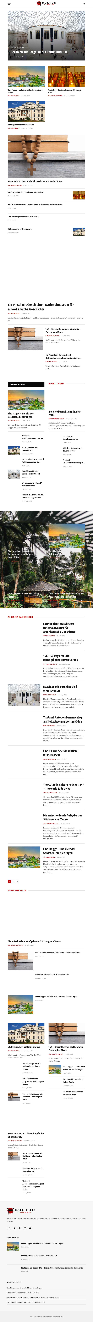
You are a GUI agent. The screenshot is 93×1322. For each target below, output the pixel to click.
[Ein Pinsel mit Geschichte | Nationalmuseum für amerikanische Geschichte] (79, 207)
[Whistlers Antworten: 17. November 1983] (14, 486)
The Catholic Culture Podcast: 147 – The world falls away (63, 786)
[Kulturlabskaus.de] (46, 3)
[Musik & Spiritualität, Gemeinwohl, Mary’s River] (66, 76)
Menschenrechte (54, 600)
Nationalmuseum (14, 96)
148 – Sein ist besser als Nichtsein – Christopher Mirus (35, 181)
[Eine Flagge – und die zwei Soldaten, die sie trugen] (26, 76)
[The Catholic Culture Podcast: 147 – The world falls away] (24, 793)
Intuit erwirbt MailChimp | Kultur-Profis (65, 413)
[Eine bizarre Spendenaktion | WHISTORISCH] (79, 219)
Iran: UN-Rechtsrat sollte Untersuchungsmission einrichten (32, 496)
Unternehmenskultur (56, 418)
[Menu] (9, 3)
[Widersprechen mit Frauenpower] (26, 111)
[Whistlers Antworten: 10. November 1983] (20, 982)
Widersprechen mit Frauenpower (21, 125)
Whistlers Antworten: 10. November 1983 (52, 974)
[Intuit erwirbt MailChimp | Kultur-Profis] (67, 398)
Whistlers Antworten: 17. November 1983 (32, 484)
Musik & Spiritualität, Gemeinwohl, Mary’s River (64, 91)
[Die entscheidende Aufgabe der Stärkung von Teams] (24, 823)
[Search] (84, 3)
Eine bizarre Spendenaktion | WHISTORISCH (24, 217)
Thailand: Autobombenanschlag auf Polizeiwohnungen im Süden (32, 437)
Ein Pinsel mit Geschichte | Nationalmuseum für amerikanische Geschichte (35, 204)
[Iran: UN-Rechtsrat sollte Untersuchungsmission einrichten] (14, 497)
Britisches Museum (17, 47)
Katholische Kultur (55, 96)
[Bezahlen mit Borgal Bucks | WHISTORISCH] (46, 35)
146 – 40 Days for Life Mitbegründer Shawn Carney (60, 658)
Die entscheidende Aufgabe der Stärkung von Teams (62, 817)
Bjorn (12, 56)
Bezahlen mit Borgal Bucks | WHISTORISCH (39, 52)
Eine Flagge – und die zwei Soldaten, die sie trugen (25, 91)
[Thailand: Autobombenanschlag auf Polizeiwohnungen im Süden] (14, 438)
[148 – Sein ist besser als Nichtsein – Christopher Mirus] (46, 156)
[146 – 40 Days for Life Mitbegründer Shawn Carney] (24, 664)
